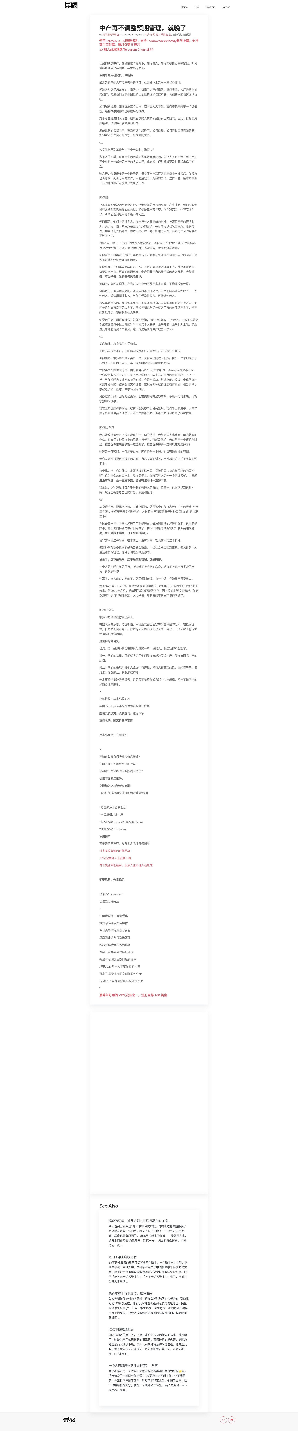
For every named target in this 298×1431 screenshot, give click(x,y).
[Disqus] (149, 1063)
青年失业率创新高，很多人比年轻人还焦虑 (125, 865)
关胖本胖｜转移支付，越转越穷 (130, 1293)
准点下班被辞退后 (121, 1329)
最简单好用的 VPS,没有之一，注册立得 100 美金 (133, 995)
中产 (147, 34)
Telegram (210, 6)
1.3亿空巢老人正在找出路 (115, 858)
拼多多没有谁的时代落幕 (114, 851)
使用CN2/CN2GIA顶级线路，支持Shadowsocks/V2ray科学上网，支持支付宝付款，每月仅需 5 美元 (148, 42)
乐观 (163, 34)
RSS (196, 6)
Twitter (225, 6)
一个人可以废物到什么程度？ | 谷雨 (133, 1366)
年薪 (152, 34)
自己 (168, 34)
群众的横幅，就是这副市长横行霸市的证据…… (140, 1221)
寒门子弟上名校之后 (123, 1257)
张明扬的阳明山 (111, 34)
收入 (158, 34)
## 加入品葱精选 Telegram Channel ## (126, 49)
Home (184, 6)
